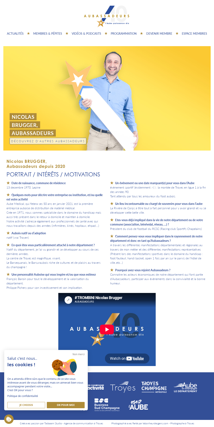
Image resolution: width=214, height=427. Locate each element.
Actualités (15, 33)
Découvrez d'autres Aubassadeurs (48, 141)
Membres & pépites (47, 33)
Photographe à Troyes (182, 423)
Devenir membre (159, 33)
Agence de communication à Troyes (83, 423)
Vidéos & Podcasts (86, 33)
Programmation (124, 33)
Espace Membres (194, 33)
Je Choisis (26, 405)
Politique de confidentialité (22, 396)
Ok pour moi (66, 405)
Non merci (79, 354)
